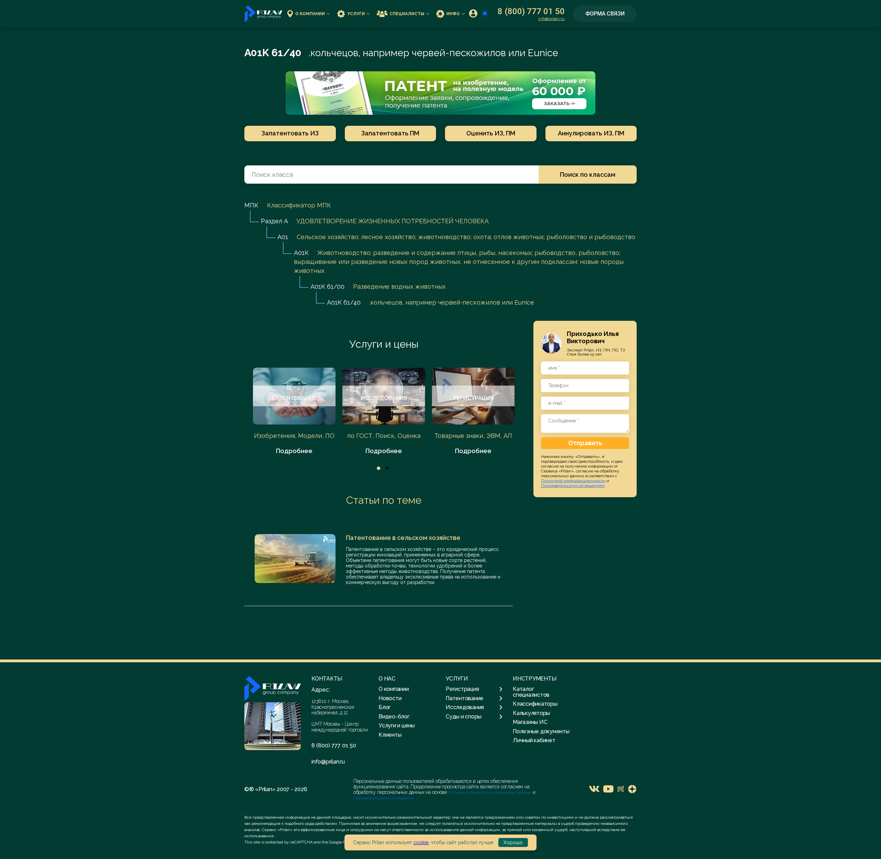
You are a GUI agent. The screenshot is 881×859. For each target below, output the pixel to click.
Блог (385, 707)
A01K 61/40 (344, 302)
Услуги (356, 13)
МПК (251, 205)
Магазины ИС (530, 722)
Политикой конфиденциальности (573, 480)
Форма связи (605, 13)
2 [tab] (387, 468)
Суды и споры (463, 716)
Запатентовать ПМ (390, 133)
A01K (301, 252)
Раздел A (274, 221)
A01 (282, 237)
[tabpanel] (294, 412)
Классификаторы (535, 704)
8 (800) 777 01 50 (531, 11)
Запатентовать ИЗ (290, 133)
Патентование (465, 698)
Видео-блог (394, 716)
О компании (310, 13)
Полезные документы (541, 731)
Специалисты (407, 13)
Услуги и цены (383, 344)
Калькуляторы (531, 713)
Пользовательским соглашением (573, 485)
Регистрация (462, 689)
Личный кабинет (534, 740)
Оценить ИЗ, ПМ (490, 133)
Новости (390, 698)
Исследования (465, 707)
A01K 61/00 (327, 286)
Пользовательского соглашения (383, 798)
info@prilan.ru (551, 18)
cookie (420, 842)
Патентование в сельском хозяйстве (403, 537)
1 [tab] (378, 468)
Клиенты (390, 735)
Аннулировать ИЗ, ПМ (591, 133)
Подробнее (294, 450)
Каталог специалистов (531, 692)
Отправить (585, 443)
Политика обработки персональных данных (490, 792)
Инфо (453, 13)
